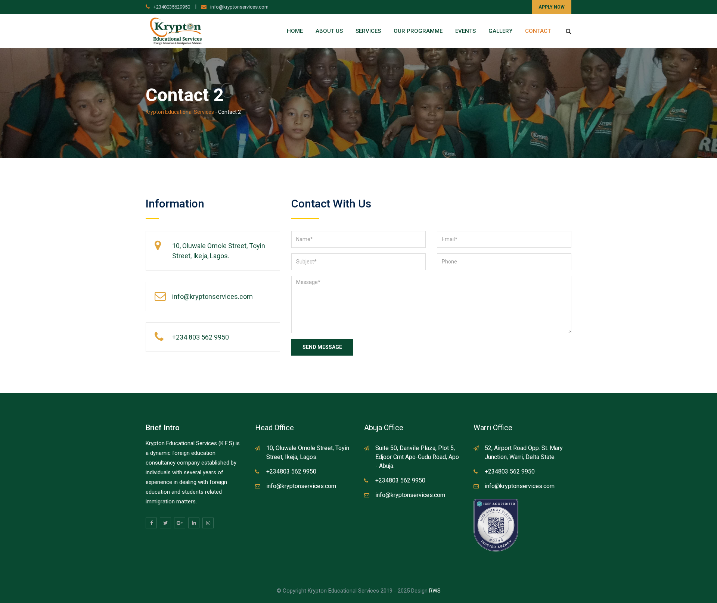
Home (295, 31)
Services (368, 31)
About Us (329, 31)
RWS (435, 590)
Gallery (500, 31)
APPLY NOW (551, 7)
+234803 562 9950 (291, 471)
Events (465, 31)
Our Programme (418, 31)
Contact (538, 31)
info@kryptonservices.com (239, 7)
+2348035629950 (171, 7)
